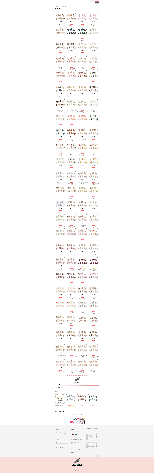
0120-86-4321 (93, 1)
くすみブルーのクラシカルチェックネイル (93, 406)
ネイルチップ (56, 6)
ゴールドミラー (68, 6)
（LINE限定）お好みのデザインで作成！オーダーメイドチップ (60, 405)
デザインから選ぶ (60, 6)
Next (98, 401)
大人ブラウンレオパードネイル (82, 406)
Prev (56, 401)
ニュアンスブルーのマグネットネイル (71, 406)
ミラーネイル (64, 6)
